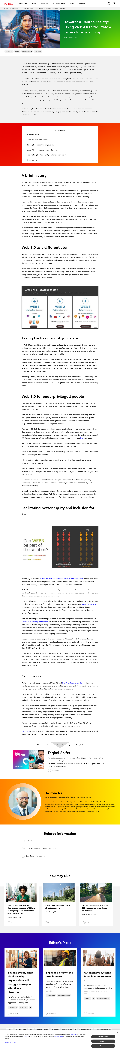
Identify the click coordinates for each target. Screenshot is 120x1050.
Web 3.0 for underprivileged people (42, 150)
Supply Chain (23, 1007)
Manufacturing (13, 1007)
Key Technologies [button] (59, 3)
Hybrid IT (87, 998)
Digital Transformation (64, 995)
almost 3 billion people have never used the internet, (61, 578)
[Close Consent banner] (117, 1032)
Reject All (103, 1041)
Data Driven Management (36, 856)
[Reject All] (26, 1036)
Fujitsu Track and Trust (34, 841)
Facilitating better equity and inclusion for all (46, 155)
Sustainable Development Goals (35, 622)
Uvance (17, 51)
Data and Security (27, 51)
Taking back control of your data (41, 145)
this (81, 438)
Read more (55, 770)
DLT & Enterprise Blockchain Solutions (41, 849)
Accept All (103, 1046)
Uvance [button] (33, 3)
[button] (108, 3)
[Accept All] (73, 1034)
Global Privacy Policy (10, 1042)
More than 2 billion (90, 604)
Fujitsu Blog (22, 3)
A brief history (33, 135)
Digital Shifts (9, 51)
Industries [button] (44, 3)
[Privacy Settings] (58, 1036)
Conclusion (32, 160)
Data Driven (38, 51)
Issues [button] (72, 3)
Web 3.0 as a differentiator (38, 140)
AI (30, 1007)
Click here (26, 731)
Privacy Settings (103, 1036)
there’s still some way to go (73, 683)
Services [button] (82, 3)
